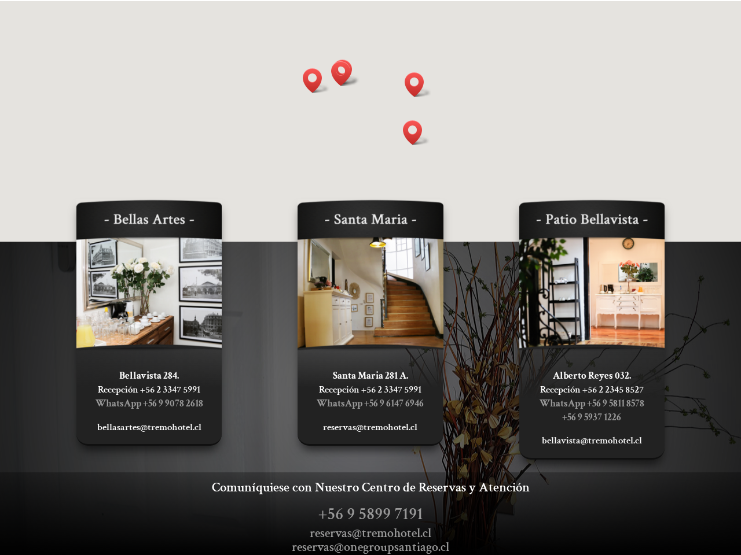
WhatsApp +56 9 (370, 403)
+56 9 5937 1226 (591, 417)
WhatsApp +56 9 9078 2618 (149, 403)
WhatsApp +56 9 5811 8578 (592, 403)
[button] (344, 73)
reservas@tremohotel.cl (370, 533)
